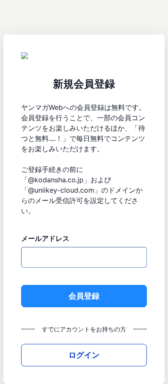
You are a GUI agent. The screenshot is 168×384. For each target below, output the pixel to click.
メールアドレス (45, 238)
